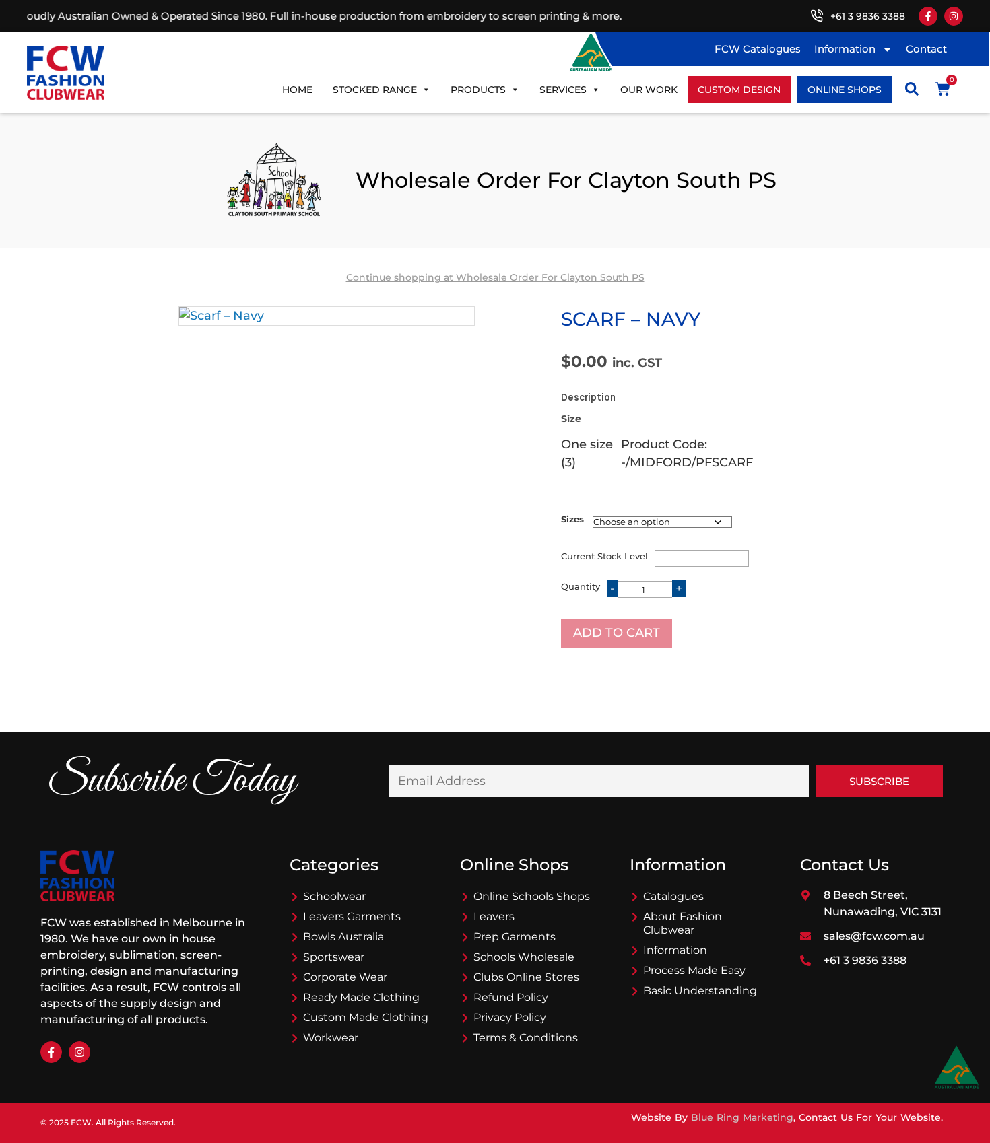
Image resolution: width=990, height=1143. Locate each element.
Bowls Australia (343, 936)
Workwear (330, 1037)
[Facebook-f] (928, 16)
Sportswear (333, 956)
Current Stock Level (604, 556)
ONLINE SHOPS (844, 89)
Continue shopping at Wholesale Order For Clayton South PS (495, 277)
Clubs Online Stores (526, 977)
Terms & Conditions (525, 1037)
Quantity (580, 586)
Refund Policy (510, 997)
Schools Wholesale (523, 956)
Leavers (494, 916)
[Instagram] (953, 16)
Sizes (572, 519)
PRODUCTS (478, 89)
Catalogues (673, 896)
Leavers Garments (352, 916)
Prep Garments (514, 936)
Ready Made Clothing (361, 997)
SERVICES (563, 89)
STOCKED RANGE (375, 89)
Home (297, 89)
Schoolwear (334, 896)
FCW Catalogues (758, 48)
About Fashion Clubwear (682, 923)
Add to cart (616, 632)
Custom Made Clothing (365, 1017)
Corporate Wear (345, 977)
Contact (926, 48)
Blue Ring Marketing (742, 1117)
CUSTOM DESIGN (739, 89)
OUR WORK (649, 89)
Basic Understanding (700, 990)
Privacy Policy (509, 1017)
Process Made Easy (694, 970)
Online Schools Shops (531, 896)
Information (845, 48)
